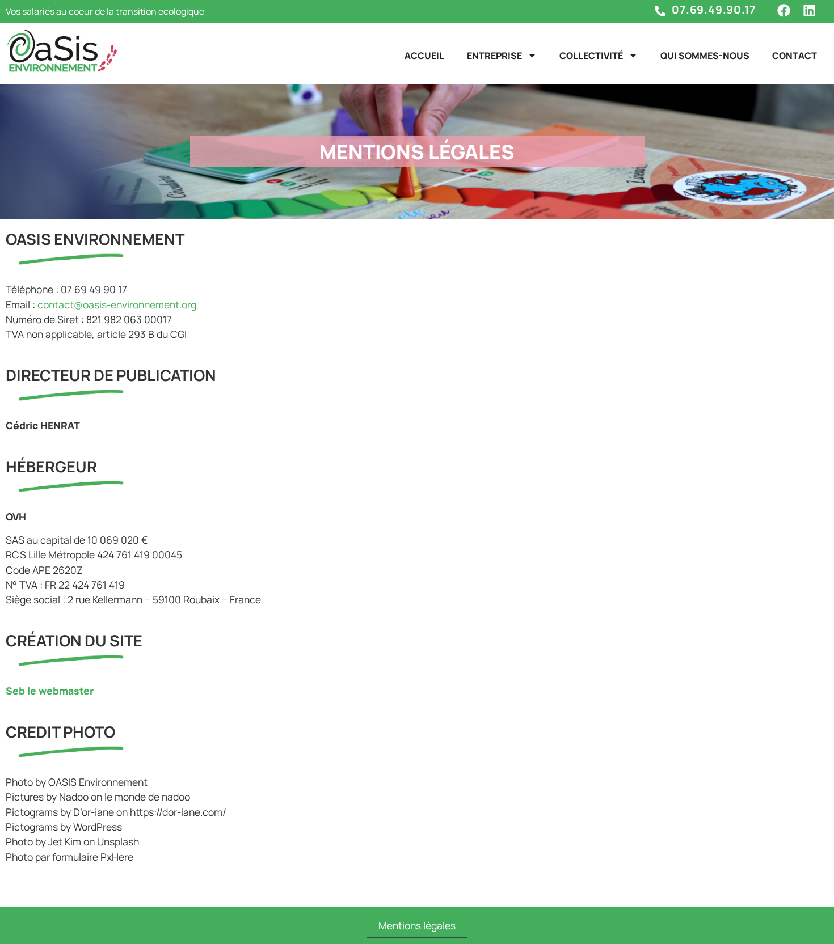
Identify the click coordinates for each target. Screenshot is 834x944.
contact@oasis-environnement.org (116, 304)
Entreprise (494, 55)
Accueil (424, 55)
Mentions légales (417, 925)
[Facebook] (783, 10)
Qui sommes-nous (704, 55)
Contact (794, 55)
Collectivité (591, 55)
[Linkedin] (809, 10)
